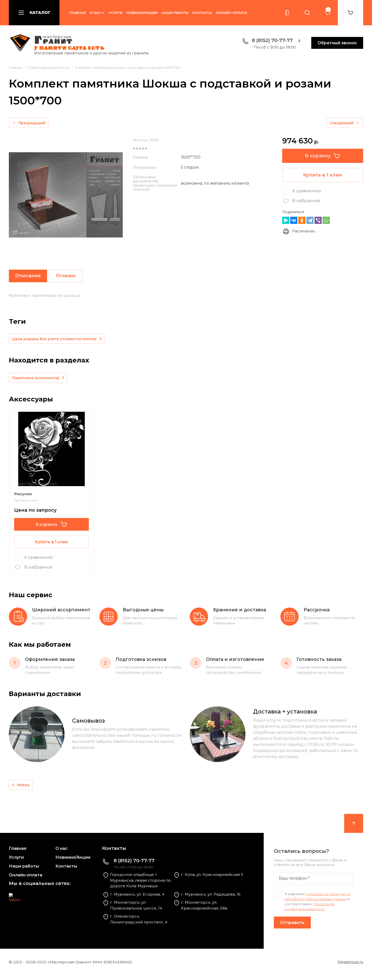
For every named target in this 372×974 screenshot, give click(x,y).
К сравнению (306, 190)
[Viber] (318, 220)
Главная (77, 13)
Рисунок (23, 493)
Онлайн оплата (231, 13)
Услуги (115, 13)
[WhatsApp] (326, 220)
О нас (95, 13)
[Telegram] (310, 220)
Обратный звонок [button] (337, 42)
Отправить (292, 922)
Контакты (202, 13)
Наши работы (175, 13)
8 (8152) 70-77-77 (272, 40)
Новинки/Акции (142, 13)
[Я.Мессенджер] (285, 220)
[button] (34, 12)
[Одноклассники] (301, 220)
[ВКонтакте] (293, 220)
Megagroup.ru (350, 962)
